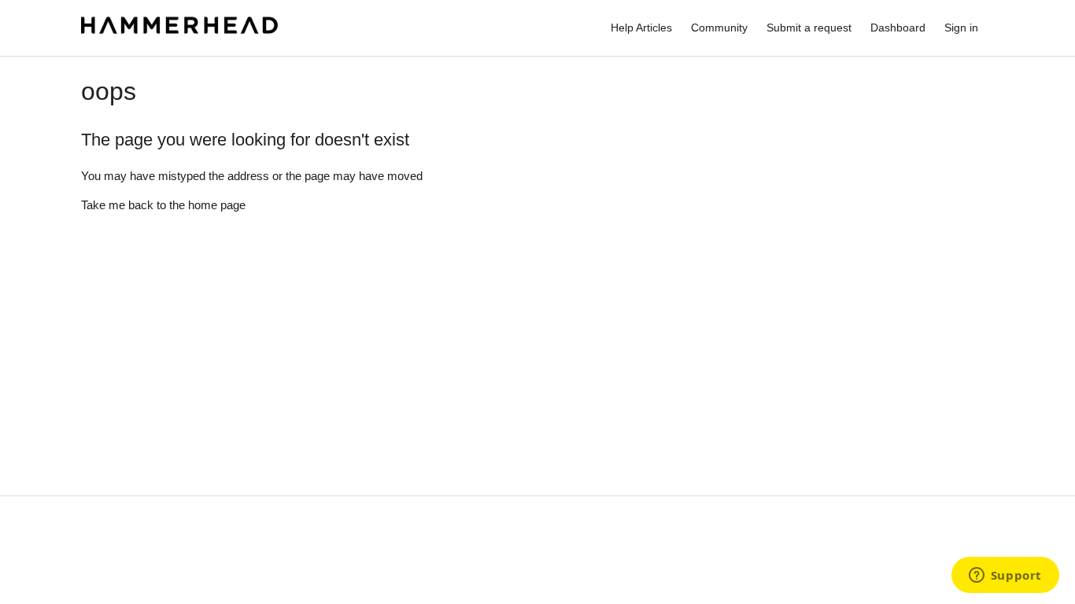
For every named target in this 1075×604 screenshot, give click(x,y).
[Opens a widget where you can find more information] (1005, 576)
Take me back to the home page (163, 205)
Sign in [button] (961, 27)
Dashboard (897, 27)
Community (719, 27)
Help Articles (641, 27)
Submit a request (809, 27)
